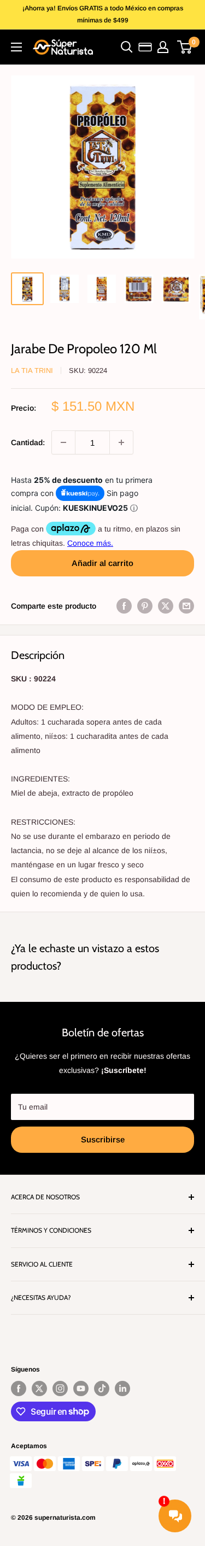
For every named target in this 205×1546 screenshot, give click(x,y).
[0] (185, 47)
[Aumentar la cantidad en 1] (121, 442)
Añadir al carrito (102, 563)
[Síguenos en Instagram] (60, 1388)
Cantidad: (28, 442)
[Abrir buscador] (127, 47)
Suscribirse (103, 1139)
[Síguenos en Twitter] (39, 1388)
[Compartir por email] (186, 606)
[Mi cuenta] (162, 47)
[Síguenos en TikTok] (101, 1388)
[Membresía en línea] (145, 47)
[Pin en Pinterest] (145, 606)
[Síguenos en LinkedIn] (122, 1388)
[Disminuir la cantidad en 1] (63, 442)
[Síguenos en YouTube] (81, 1388)
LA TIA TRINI (32, 370)
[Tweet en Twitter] (165, 606)
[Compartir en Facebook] (124, 606)
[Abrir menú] (16, 47)
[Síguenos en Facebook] (18, 1388)
